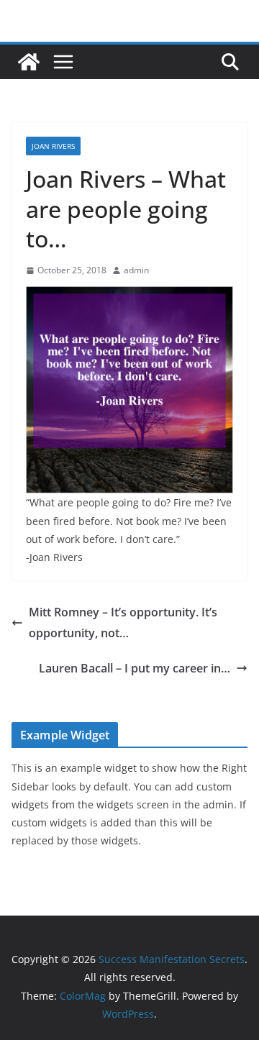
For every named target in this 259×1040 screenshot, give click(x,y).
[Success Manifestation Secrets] (29, 62)
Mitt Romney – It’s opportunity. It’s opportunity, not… (123, 622)
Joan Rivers (53, 146)
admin (136, 270)
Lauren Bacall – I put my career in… (134, 668)
